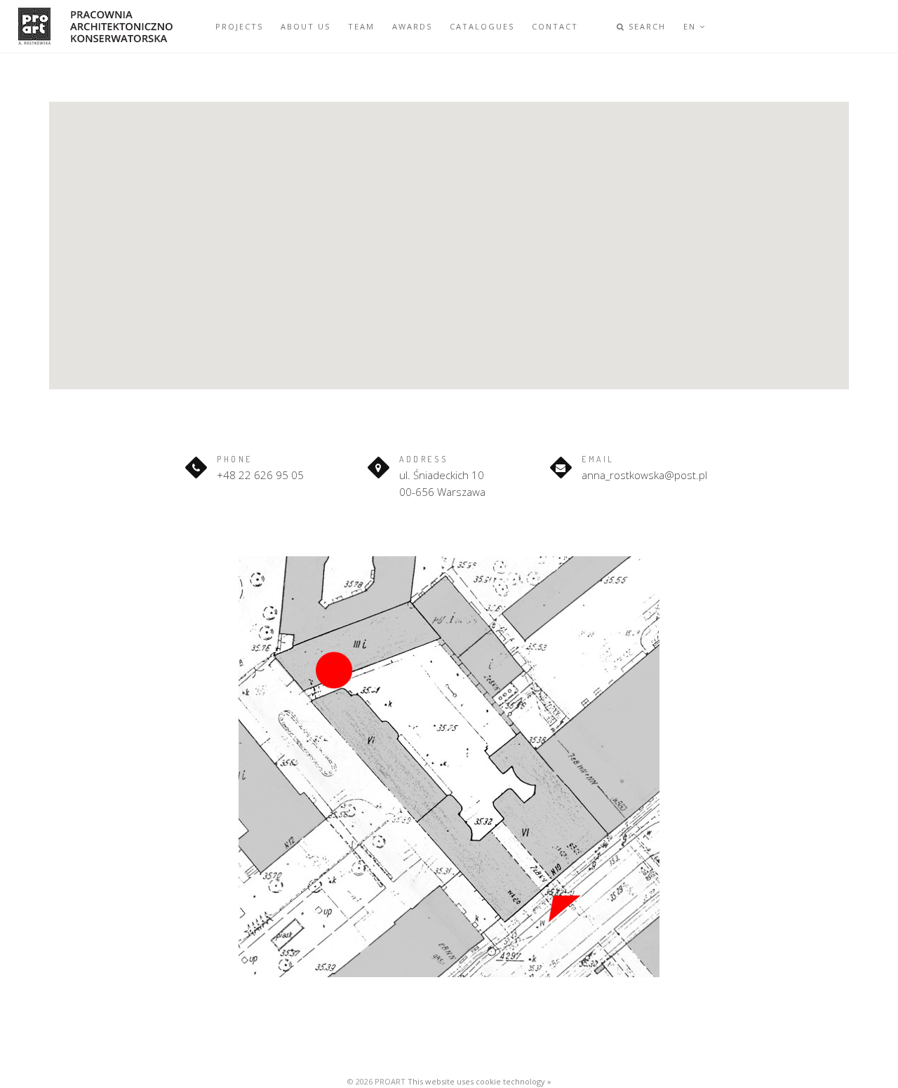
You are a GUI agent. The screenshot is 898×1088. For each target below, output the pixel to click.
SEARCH (645, 26)
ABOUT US (305, 26)
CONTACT (555, 26)
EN (691, 26)
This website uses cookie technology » (479, 1081)
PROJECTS (239, 26)
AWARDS (412, 26)
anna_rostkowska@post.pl (644, 475)
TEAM (361, 26)
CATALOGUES (482, 26)
